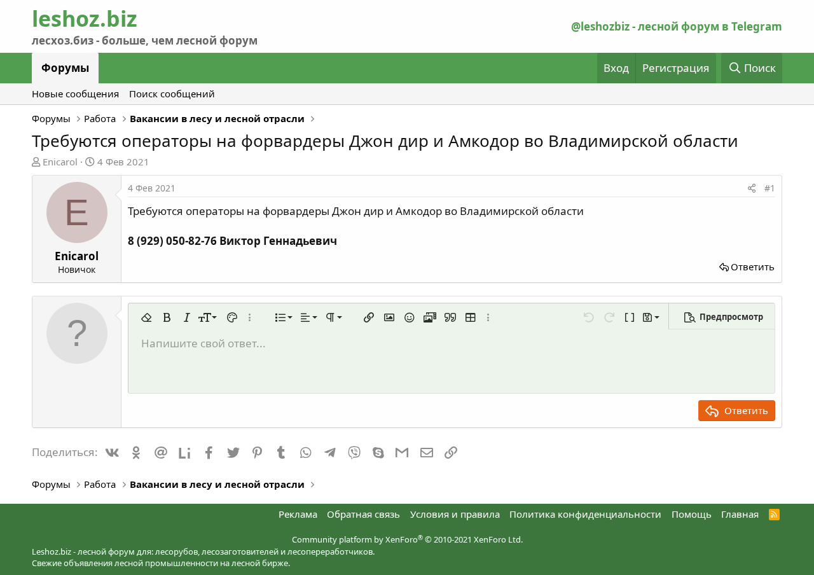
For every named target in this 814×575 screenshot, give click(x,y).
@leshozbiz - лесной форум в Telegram (676, 26)
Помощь (692, 514)
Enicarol (60, 161)
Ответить (753, 266)
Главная (740, 514)
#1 (769, 188)
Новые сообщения (75, 93)
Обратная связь (363, 514)
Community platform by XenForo (407, 539)
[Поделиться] (751, 188)
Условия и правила (455, 514)
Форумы (65, 67)
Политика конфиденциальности (585, 514)
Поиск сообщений (172, 93)
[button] (146, 317)
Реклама (298, 514)
